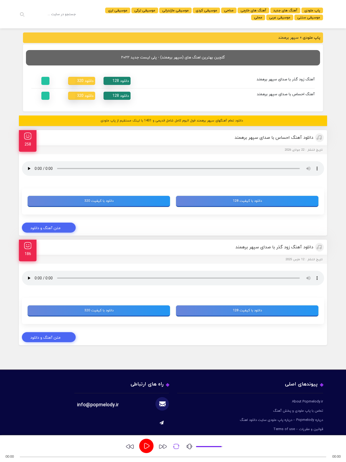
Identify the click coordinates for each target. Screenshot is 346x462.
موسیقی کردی (206, 10)
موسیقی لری (117, 10)
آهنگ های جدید (285, 10)
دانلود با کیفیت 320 (99, 201)
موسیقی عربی (279, 17)
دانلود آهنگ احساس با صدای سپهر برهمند (274, 138)
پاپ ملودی (312, 10)
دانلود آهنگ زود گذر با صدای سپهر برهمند (274, 247)
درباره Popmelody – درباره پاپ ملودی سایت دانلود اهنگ (281, 420)
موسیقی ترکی (144, 10)
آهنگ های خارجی (253, 10)
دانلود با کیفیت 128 (247, 201)
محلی (258, 17)
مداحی (229, 10)
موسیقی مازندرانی (175, 10)
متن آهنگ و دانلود (45, 228)
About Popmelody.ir (307, 401)
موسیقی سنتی (308, 17)
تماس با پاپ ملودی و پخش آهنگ (298, 410)
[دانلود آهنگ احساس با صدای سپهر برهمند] (117, 96)
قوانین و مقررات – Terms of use (298, 429)
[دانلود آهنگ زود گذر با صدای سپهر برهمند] (117, 81)
